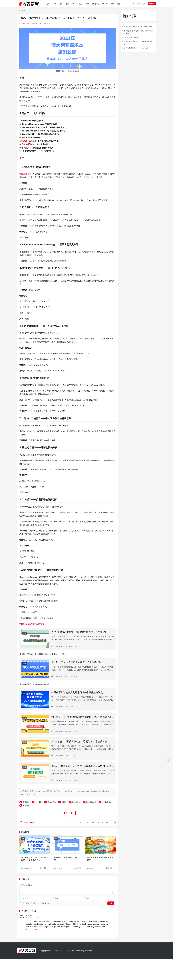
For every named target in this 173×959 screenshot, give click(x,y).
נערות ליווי (29, 915)
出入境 (104, 4)
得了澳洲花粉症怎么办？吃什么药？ (137, 48)
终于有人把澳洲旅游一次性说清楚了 (100, 858)
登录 (138, 4)
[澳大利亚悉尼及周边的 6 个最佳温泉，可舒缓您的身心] (34, 844)
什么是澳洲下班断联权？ (133, 37)
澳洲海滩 (23, 174)
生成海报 (86, 822)
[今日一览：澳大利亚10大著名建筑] (67, 844)
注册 (143, 4)
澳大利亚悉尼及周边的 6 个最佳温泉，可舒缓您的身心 (34, 858)
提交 (110, 903)
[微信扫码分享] (93, 822)
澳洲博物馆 (76, 802)
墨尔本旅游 (72, 71)
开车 (61, 4)
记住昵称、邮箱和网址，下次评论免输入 (37, 903)
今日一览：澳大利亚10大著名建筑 (67, 858)
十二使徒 (30, 141)
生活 (87, 4)
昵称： (25, 898)
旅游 (54, 4)
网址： (89, 898)
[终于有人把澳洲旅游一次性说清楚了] (100, 844)
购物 (80, 4)
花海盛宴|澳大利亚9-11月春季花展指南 (138, 27)
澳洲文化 (95, 4)
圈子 (118, 4)
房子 (74, 4)
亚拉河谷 (25, 144)
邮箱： (57, 898)
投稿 (152, 4)
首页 (48, 4)
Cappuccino (24, 23)
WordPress (89, 951)
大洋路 (24, 141)
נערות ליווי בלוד (31, 929)
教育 (67, 4)
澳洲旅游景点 (25, 624)
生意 (112, 4)
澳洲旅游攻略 (38, 624)
